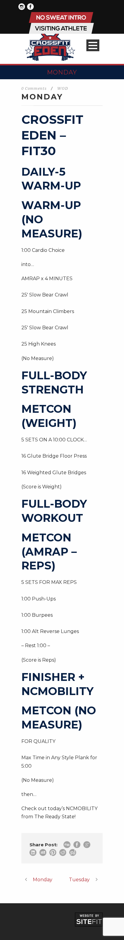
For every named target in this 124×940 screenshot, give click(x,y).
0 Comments (34, 88)
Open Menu (92, 45)
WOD (62, 88)
